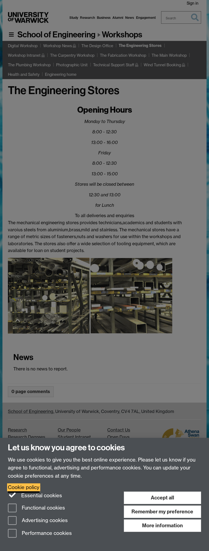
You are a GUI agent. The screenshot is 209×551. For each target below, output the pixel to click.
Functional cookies (42, 508)
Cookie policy (23, 487)
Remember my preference (162, 511)
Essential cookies (41, 495)
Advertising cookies (44, 520)
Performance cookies (46, 533)
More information (162, 525)
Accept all (162, 498)
